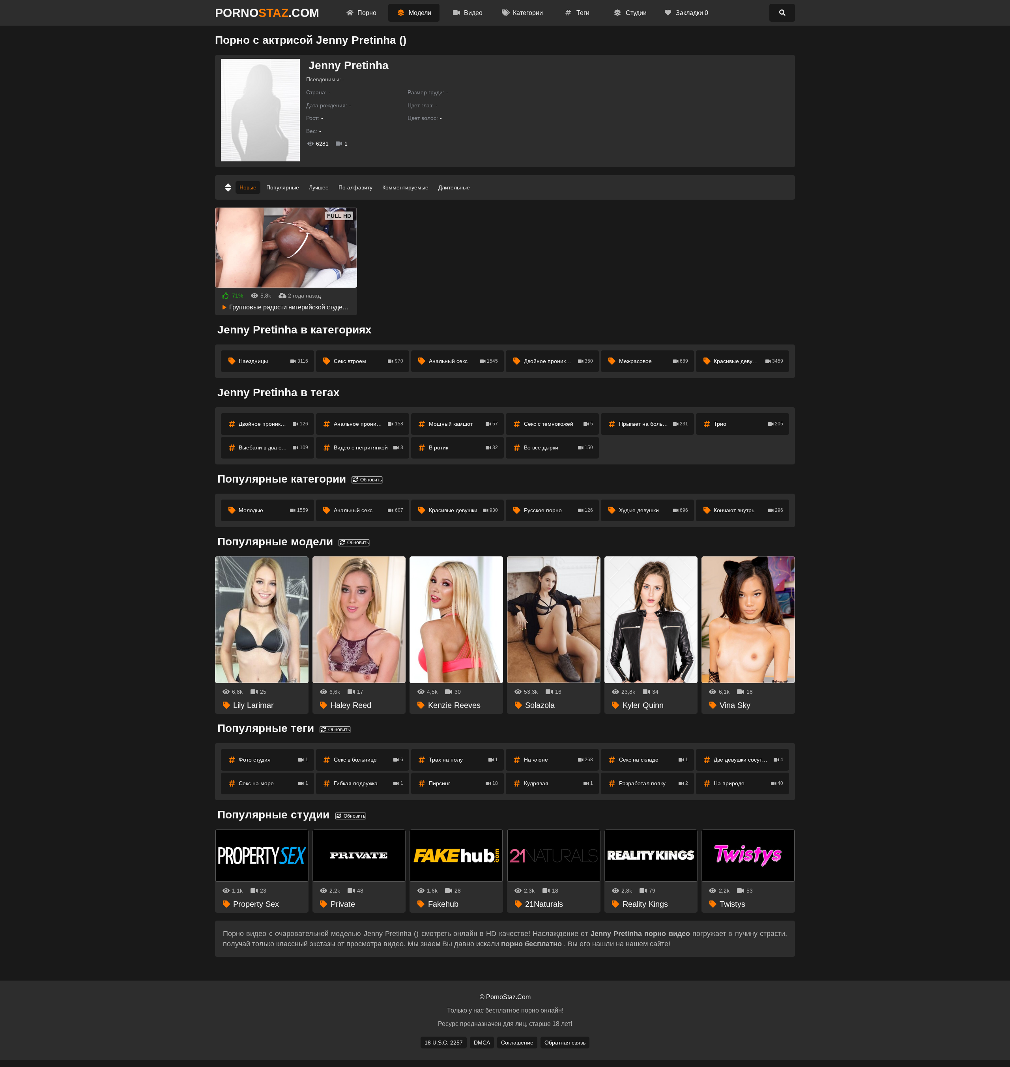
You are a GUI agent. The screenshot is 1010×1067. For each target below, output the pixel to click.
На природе (748, 783)
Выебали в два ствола (273, 447)
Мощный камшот (463, 424)
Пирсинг (463, 783)
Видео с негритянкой (368, 447)
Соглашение (517, 1042)
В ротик (463, 447)
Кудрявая (558, 783)
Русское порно (558, 510)
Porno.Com (267, 12)
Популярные (282, 187)
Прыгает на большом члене (655, 424)
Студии (635, 12)
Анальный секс (463, 361)
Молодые (273, 510)
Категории (527, 12)
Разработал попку (653, 783)
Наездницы (273, 361)
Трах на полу (463, 759)
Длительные (454, 187)
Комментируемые (405, 187)
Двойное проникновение (558, 361)
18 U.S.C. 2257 (444, 1042)
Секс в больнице (368, 759)
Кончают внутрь (748, 510)
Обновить (370, 480)
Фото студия (273, 759)
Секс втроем (368, 361)
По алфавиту (355, 187)
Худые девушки (653, 510)
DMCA (482, 1042)
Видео (472, 12)
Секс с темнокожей (558, 424)
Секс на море (273, 783)
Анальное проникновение (368, 424)
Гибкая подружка (368, 783)
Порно (366, 12)
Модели (419, 12)
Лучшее (319, 187)
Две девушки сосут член (748, 759)
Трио (748, 424)
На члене (558, 759)
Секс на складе (653, 759)
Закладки (691, 12)
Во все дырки (558, 447)
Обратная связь (564, 1042)
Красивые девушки (748, 361)
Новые (247, 187)
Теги (582, 12)
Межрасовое (653, 361)
